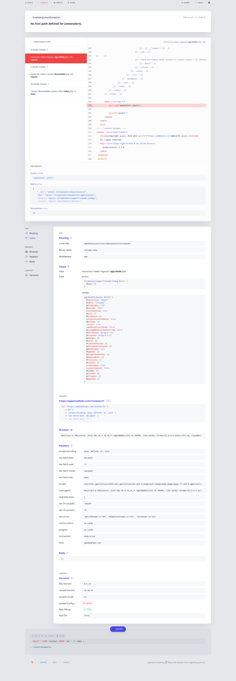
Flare (170, 662)
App (27, 228)
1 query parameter (42, 647)
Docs (55, 662)
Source (43, 662)
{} (105, 284)
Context (29, 270)
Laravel (66, 662)
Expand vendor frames (42, 42)
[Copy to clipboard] (202, 178)
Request (29, 247)
